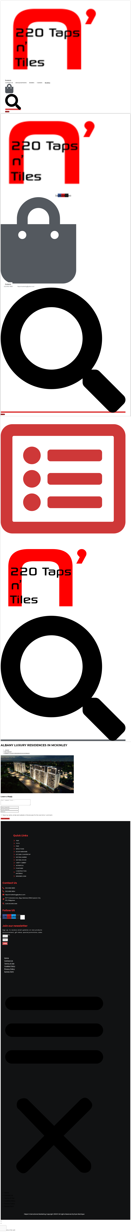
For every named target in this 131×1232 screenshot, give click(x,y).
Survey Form (9, 972)
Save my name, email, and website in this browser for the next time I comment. (28, 815)
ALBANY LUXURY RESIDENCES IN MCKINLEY (17, 753)
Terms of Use (9, 964)
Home (6, 958)
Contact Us (8, 961)
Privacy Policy (9, 969)
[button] (54, 1082)
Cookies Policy (9, 966)
